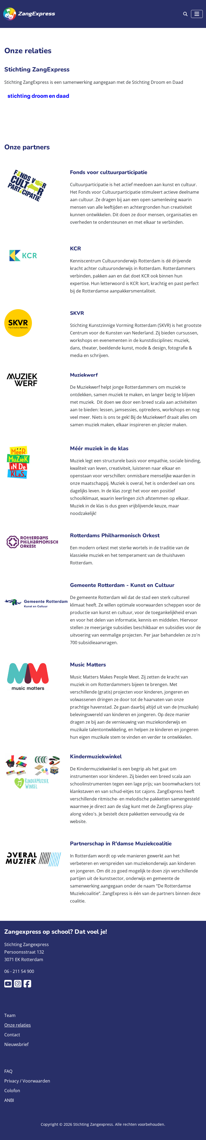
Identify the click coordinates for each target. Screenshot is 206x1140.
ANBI (9, 1100)
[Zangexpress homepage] (29, 14)
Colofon (12, 1091)
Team (10, 1015)
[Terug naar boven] (197, 1129)
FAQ (8, 1071)
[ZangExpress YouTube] (9, 985)
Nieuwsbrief (16, 1044)
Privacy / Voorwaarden (27, 1081)
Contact (12, 1035)
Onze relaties (17, 1025)
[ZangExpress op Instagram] (19, 985)
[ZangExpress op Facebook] (28, 985)
